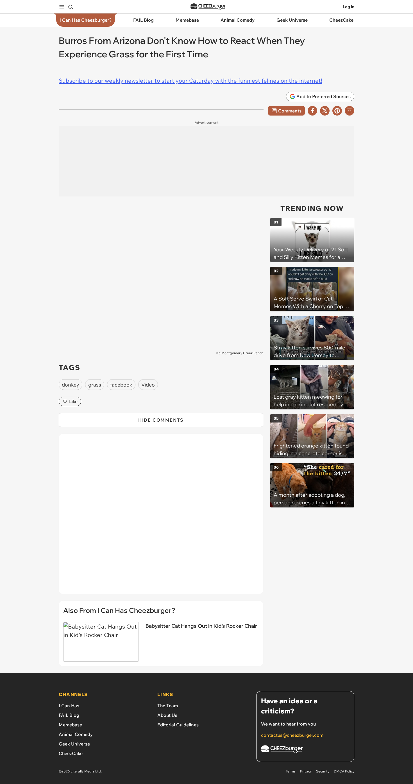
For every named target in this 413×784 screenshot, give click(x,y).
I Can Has (69, 705)
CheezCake (71, 753)
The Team (167, 705)
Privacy (306, 771)
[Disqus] (161, 517)
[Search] (70, 7)
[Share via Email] (349, 111)
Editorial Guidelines (178, 724)
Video (148, 384)
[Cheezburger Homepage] (208, 7)
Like (73, 401)
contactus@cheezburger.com (292, 735)
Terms (291, 771)
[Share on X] (325, 111)
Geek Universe (74, 744)
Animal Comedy (76, 734)
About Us (167, 715)
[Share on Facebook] (312, 111)
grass (94, 384)
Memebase (70, 724)
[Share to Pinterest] (337, 111)
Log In (348, 6)
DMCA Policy (344, 771)
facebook (121, 384)
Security (322, 771)
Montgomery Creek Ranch (242, 353)
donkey (70, 384)
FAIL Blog (69, 715)
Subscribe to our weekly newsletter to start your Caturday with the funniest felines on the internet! (190, 80)
